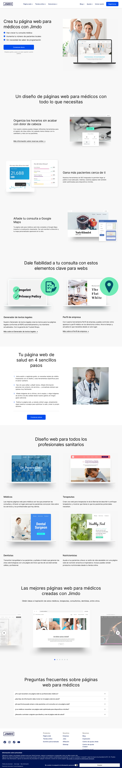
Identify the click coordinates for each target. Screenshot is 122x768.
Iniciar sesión (99, 4)
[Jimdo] (9, 735)
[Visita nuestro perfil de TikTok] (14, 742)
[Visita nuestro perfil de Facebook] (5, 742)
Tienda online (39, 4)
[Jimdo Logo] (8, 4)
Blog (81, 4)
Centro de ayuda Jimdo (90, 742)
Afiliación (66, 742)
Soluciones (52, 4)
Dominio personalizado (51, 742)
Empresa (66, 736)
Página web (27, 4)
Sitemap (65, 744)
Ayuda (89, 4)
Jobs (64, 739)
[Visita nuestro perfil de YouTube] (18, 742)
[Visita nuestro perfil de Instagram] (9, 742)
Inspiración (86, 739)
